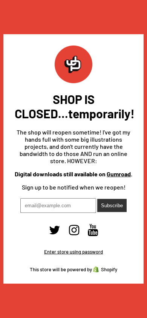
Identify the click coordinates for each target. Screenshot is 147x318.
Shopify (109, 269)
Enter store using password (73, 252)
